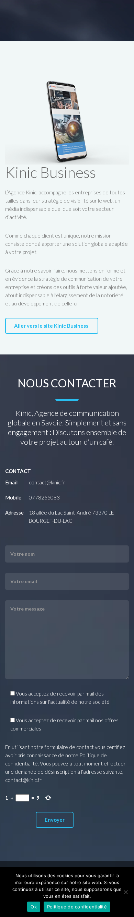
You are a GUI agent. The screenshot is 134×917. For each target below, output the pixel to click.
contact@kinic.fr (47, 482)
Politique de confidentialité (77, 906)
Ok (34, 906)
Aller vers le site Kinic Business (51, 326)
